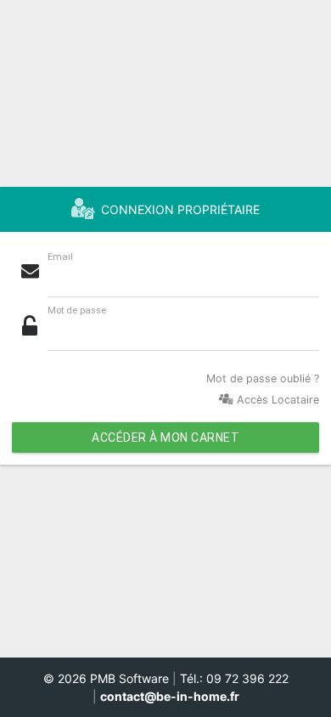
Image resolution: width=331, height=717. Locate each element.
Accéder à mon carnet (165, 437)
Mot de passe (77, 310)
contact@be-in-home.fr (169, 696)
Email (60, 257)
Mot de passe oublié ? (262, 378)
